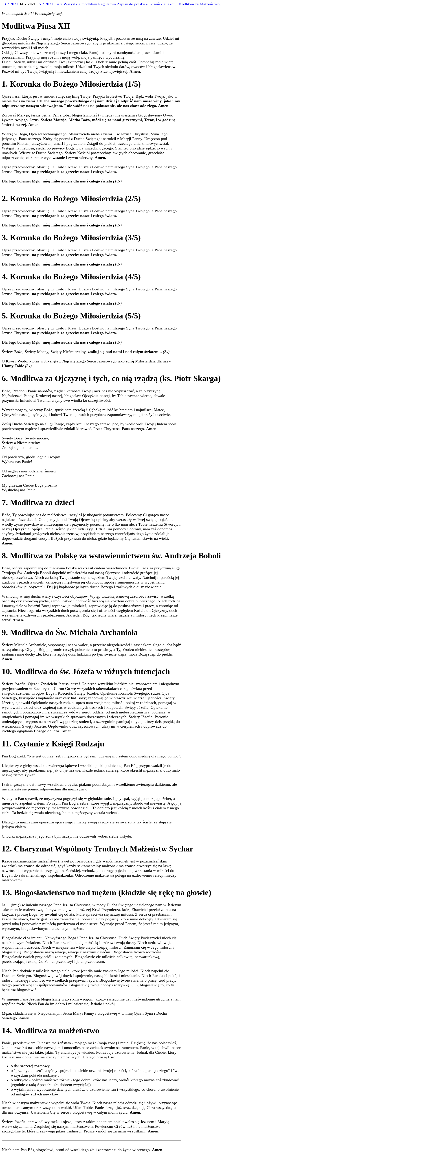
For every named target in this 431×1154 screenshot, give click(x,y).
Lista (58, 4)
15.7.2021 (45, 4)
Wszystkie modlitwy (80, 4)
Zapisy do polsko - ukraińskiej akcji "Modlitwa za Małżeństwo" (169, 4)
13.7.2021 (10, 4)
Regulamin (107, 4)
